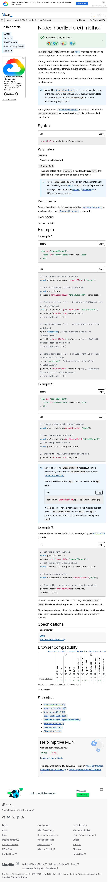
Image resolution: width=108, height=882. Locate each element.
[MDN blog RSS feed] (22, 828)
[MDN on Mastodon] (17, 828)
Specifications (10, 42)
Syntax (6, 34)
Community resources (47, 845)
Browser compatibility (13, 46)
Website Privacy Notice (33, 875)
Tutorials (75, 855)
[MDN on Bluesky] (8, 828)
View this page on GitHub (52, 780)
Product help (8, 864)
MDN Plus (7, 860)
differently (90, 189)
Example (7, 38)
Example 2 (45, 384)
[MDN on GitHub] (3, 828)
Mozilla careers (9, 850)
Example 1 (45, 236)
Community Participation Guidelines (39, 879)
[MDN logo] (7, 815)
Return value (47, 201)
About (5, 841)
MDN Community (45, 841)
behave (78, 189)
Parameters (46, 149)
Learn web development (82, 845)
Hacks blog (76, 864)
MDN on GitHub (44, 860)
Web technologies (80, 841)
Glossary (75, 860)
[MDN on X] (13, 828)
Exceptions (46, 217)
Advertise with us (10, 855)
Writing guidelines (45, 850)
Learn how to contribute (51, 765)
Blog (4, 845)
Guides (74, 850)
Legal (74, 875)
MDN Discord (43, 855)
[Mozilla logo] (10, 875)
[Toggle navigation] (105, 15)
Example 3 (45, 535)
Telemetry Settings (58, 875)
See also (7, 50)
